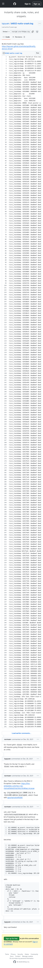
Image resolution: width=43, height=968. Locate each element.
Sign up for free (11, 938)
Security (20, 954)
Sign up (36, 4)
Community (34, 954)
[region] (21, 392)
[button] (33, 31)
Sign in (28, 4)
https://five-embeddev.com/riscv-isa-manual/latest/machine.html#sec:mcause (19, 785)
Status (27, 954)
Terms (7, 954)
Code (8, 37)
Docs (11, 956)
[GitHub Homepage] (14, 961)
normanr (7, 739)
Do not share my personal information (21, 958)
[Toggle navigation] (3, 3)
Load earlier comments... (21, 733)
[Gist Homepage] (14, 3)
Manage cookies (27, 956)
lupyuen (5, 23)
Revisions (20, 37)
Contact (17, 956)
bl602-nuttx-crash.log (22, 23)
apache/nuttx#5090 (15, 797)
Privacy (13, 954)
